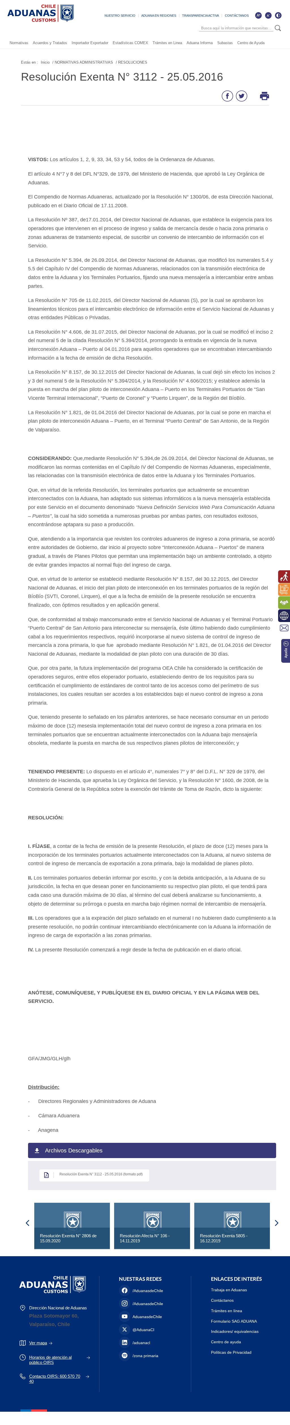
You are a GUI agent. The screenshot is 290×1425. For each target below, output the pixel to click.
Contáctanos (222, 1300)
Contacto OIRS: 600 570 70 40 (54, 1379)
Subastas (225, 43)
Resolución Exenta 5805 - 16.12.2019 (224, 1238)
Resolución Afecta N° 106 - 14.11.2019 (145, 1238)
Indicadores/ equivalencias (235, 1331)
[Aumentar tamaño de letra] (258, 15)
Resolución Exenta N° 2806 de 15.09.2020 (68, 1238)
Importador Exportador (90, 43)
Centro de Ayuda (251, 43)
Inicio (45, 62)
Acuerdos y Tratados (50, 43)
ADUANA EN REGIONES (158, 15)
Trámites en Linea (167, 43)
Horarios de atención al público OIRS (50, 1360)
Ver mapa (38, 1342)
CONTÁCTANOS (237, 15)
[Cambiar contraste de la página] (278, 15)
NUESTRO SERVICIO (120, 15)
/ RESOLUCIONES (131, 62)
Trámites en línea (226, 1311)
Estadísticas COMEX (130, 43)
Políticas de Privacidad (231, 1352)
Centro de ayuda (226, 1342)
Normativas (19, 43)
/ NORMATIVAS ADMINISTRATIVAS (82, 62)
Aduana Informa (200, 43)
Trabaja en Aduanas (229, 1290)
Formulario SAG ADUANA (234, 1321)
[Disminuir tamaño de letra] (268, 15)
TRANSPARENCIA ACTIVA (200, 15)
